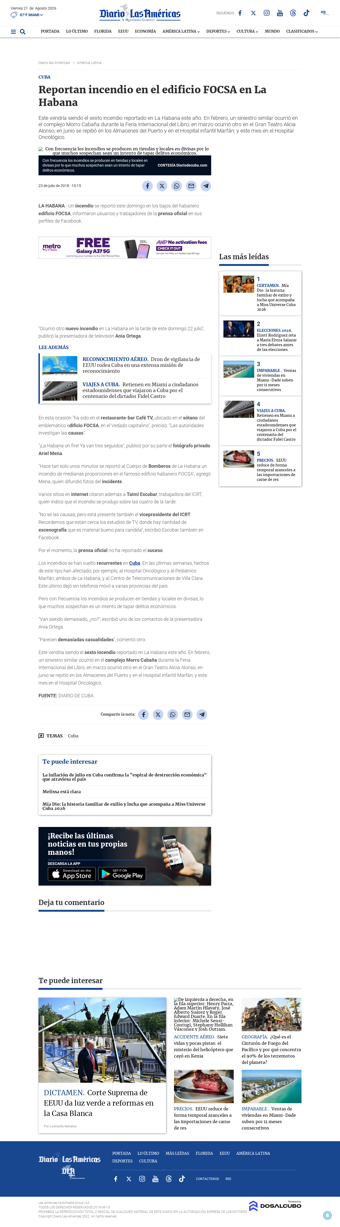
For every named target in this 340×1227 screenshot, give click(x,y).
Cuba (134, 563)
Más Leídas (177, 1154)
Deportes (216, 31)
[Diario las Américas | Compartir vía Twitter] (162, 186)
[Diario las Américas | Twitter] (253, 13)
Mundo (272, 31)
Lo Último (77, 31)
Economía (145, 31)
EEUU (123, 31)
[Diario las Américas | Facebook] (240, 13)
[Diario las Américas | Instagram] (266, 13)
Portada (50, 31)
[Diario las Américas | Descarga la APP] (73, 874)
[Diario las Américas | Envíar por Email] (191, 186)
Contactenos (207, 1179)
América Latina (180, 31)
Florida (103, 31)
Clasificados (300, 31)
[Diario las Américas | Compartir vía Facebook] (147, 186)
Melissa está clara (61, 792)
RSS (228, 1179)
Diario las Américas (55, 63)
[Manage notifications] (327, 1215)
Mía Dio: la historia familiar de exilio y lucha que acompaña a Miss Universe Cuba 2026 (124, 806)
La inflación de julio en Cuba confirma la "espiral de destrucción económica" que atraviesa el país (124, 777)
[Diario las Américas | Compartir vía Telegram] (206, 186)
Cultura (246, 31)
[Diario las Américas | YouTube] (280, 13)
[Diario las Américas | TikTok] (306, 13)
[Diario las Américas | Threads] (293, 13)
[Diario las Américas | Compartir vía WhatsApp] (176, 186)
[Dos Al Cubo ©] (275, 1210)
